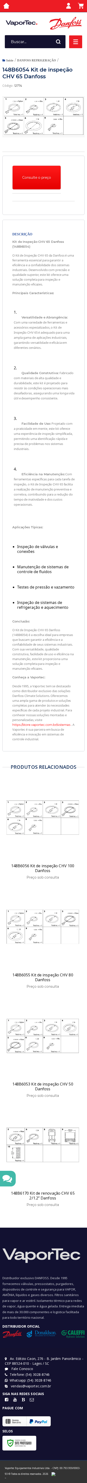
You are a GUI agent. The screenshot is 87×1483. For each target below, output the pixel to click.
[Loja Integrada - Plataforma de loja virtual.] (5, 1478)
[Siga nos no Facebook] (6, 1399)
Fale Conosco (21, 1368)
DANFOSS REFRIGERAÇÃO (36, 60)
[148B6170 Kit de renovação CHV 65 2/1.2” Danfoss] (43, 1157)
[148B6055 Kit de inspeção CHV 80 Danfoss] (43, 939)
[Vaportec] (21, 23)
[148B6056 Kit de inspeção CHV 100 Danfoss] (43, 830)
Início (9, 60)
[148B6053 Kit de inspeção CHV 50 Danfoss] (43, 1048)
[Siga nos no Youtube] (15, 1399)
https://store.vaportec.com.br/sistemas (41, 725)
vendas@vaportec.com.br (30, 1386)
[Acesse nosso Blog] (23, 1399)
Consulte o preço (36, 177)
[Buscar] (58, 41)
